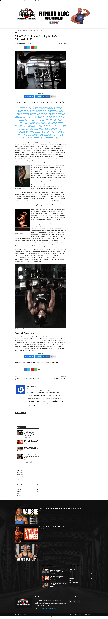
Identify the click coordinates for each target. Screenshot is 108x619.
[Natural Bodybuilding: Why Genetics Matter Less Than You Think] (20, 456)
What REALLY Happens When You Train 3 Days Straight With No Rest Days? (31, 449)
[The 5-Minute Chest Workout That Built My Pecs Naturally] (20, 442)
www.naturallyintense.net (58, 403)
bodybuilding (29, 362)
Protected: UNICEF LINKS (60, 378)
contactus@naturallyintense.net (48, 608)
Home (16, 30)
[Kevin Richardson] (16, 43)
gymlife (38, 362)
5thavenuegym (22, 362)
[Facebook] (25, 47)
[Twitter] (28, 47)
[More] (38, 369)
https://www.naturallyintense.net (33, 388)
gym (19, 30)
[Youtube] (34, 405)
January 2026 (20, 476)
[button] (91, 26)
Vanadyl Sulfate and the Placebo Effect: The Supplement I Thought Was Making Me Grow (60, 508)
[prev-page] (16, 418)
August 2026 (20, 468)
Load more (27, 462)
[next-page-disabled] (18, 418)
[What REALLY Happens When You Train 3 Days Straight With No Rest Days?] (20, 449)
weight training (55, 362)
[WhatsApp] (35, 47)
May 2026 (19, 472)
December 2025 (21, 479)
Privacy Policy (54, 616)
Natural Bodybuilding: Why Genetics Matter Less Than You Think (31, 456)
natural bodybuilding (49, 338)
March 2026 (20, 474)
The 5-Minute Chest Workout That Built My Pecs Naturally (52, 526)
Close (39, 0)
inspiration (48, 362)
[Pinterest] (32, 47)
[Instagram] (29, 405)
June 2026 (20, 470)
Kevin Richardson (21, 43)
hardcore (43, 362)
